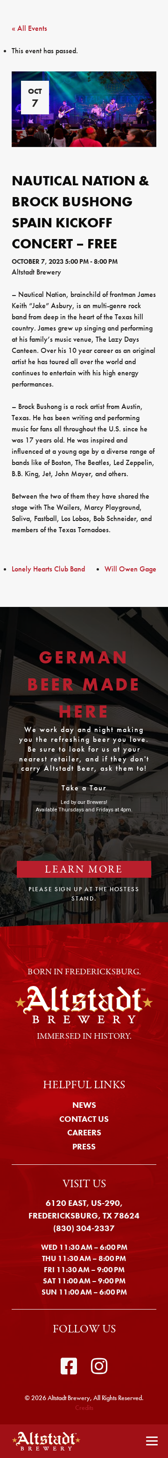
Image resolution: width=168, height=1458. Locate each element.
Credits (84, 1407)
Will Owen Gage (130, 569)
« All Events (29, 28)
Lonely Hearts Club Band (48, 569)
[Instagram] (99, 1366)
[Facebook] (69, 1366)
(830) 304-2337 (84, 1228)
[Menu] (152, 1441)
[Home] (43, 1441)
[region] (84, 767)
